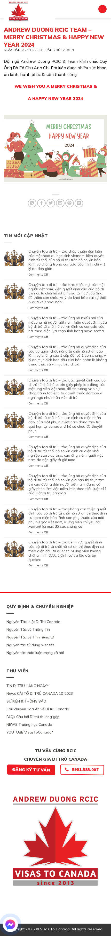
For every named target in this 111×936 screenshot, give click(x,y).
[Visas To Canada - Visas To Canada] (29, 11)
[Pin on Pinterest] (69, 203)
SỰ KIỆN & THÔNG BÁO (26, 701)
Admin (68, 50)
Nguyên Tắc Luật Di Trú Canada (33, 621)
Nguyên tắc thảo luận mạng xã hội (35, 652)
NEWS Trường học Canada (29, 724)
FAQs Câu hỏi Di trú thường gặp (32, 716)
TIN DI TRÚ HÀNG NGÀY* (27, 685)
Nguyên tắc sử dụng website (30, 645)
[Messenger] (10, 924)
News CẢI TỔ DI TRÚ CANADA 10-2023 (39, 693)
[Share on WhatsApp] (32, 203)
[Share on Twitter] (50, 203)
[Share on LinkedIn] (79, 203)
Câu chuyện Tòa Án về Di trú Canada (37, 709)
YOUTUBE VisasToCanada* (29, 732)
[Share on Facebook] (41, 203)
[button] (102, 9)
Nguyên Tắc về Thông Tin (28, 629)
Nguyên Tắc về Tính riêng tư (30, 637)
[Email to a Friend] (60, 203)
